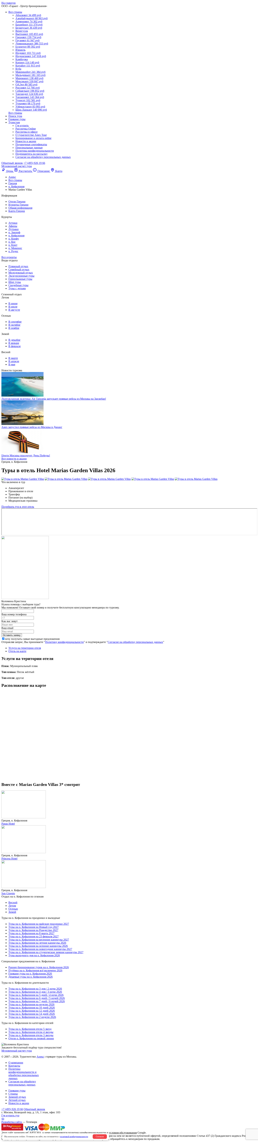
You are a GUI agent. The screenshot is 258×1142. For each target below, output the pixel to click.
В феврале (14, 346)
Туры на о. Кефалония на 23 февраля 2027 (33, 936)
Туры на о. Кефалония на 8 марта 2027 (31, 933)
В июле (12, 306)
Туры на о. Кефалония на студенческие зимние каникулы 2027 (45, 952)
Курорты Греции (18, 204)
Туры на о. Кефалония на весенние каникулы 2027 (38, 939)
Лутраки (13, 229)
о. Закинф (14, 232)
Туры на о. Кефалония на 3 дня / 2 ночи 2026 (35, 988)
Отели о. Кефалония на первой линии (31, 1038)
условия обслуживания (123, 1132)
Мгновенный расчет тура (16, 1050)
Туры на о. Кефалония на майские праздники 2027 (38, 923)
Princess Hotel (9, 858)
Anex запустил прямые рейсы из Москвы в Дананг (31, 427)
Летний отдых (17, 1100)
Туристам (14, 122)
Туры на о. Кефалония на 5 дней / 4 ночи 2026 (36, 994)
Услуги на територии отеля (24, 647)
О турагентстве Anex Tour (31, 134)
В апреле (13, 361)
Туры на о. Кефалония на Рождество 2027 (33, 930)
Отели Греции (16, 201)
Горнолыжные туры (20, 278)
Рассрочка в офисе (26, 131)
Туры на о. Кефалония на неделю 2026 (31, 1004)
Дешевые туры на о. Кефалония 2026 (30, 976)
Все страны (15, 12)
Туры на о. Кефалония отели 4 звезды (30, 1032)
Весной (12, 902)
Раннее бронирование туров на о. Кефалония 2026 (38, 967)
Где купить (22, 125)
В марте (13, 358)
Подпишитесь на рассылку (31, 153)
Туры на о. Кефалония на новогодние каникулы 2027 (40, 949)
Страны (13, 1093)
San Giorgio (8, 893)
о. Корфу (13, 238)
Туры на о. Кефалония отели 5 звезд (29, 1028)
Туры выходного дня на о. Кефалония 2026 (34, 955)
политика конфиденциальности (87, 1132)
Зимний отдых (17, 1096)
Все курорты (9, 257)
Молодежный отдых (20, 272)
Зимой (12, 911)
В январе (13, 343)
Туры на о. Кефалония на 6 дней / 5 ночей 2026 (36, 998)
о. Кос (12, 241)
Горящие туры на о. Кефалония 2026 (30, 973)
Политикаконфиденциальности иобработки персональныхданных (23, 1073)
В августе (14, 309)
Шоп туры (14, 282)
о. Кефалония (16, 235)
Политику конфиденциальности (64, 642)
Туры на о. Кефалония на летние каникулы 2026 (37, 942)
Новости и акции (25, 141)
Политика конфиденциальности (34, 150)
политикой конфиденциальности (74, 1136)
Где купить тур (10, 1115)
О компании (15, 1062)
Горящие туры (16, 119)
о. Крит (12, 244)
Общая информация (20, 207)
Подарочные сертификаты (31, 144)
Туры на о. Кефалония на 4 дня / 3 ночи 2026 (35, 991)
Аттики (12, 222)
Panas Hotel (8, 823)
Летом (12, 905)
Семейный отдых (18, 269)
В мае (11, 364)
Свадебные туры (18, 285)
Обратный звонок (34, 1109)
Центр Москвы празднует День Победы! (25, 455)
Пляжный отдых (18, 266)
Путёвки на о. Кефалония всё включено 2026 (35, 970)
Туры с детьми (17, 288)
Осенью (13, 908)
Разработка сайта (11, 1121)
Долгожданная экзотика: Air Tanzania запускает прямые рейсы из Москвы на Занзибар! (53, 398)
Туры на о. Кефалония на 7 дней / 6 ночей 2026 (36, 1001)
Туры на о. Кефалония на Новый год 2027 (33, 927)
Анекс (40, 1056)
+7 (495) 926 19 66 (34, 162)
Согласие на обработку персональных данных (43, 157)
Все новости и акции (14, 458)
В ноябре (13, 327)
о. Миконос (15, 248)
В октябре (14, 324)
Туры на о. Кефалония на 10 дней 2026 (31, 1007)
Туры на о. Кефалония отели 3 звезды (30, 1035)
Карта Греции (16, 210)
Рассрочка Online (25, 128)
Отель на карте (17, 651)
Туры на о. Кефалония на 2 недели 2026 (32, 1017)
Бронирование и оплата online (33, 138)
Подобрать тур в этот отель (17, 506)
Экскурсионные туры (21, 275)
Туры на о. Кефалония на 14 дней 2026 (31, 1013)
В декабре (14, 339)
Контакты (14, 1065)
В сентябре (15, 321)
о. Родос (13, 251)
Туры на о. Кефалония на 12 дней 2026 (31, 1010)
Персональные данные (29, 147)
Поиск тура (15, 116)
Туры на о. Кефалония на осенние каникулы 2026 (38, 945)
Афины (12, 226)
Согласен (100, 1136)
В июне (13, 303)
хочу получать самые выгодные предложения (32, 638)
